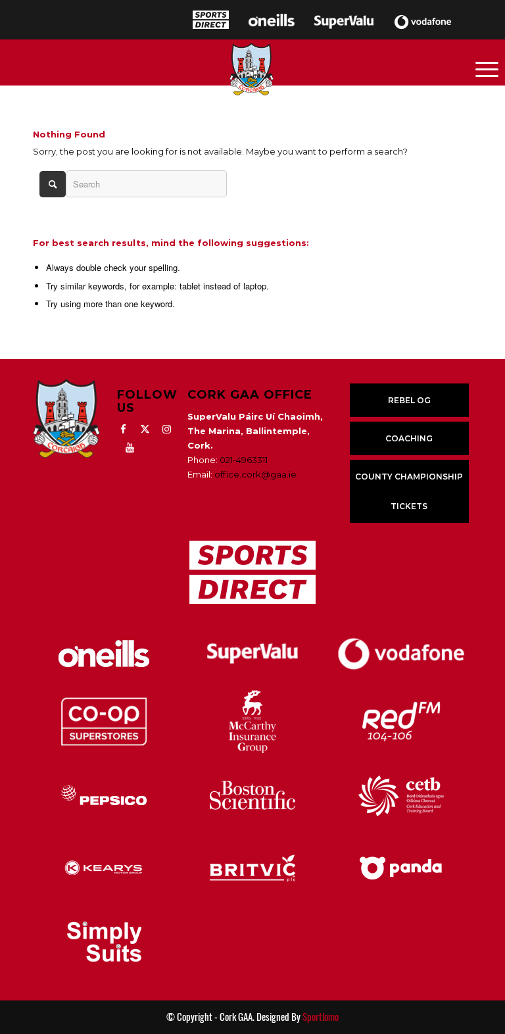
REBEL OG (409, 400)
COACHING (409, 438)
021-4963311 (244, 460)
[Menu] (487, 68)
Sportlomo (320, 1016)
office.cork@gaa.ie (255, 474)
